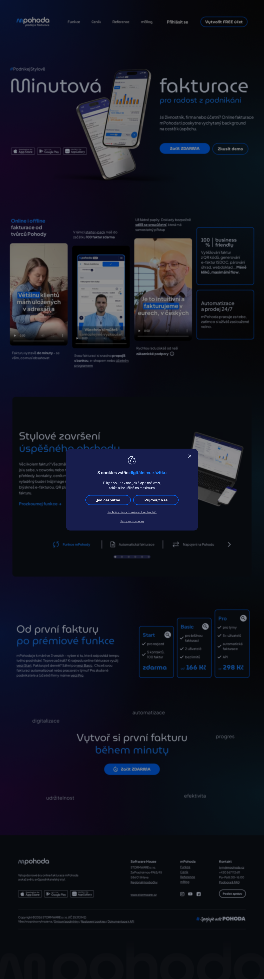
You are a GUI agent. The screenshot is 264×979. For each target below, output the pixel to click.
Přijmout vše (155, 500)
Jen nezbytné (108, 500)
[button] (189, 456)
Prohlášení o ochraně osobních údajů (132, 512)
